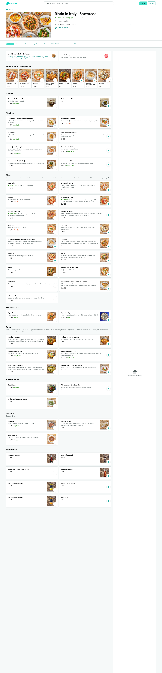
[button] (93, 17)
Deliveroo (11, 3)
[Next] (110, 79)
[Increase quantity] (16, 80)
